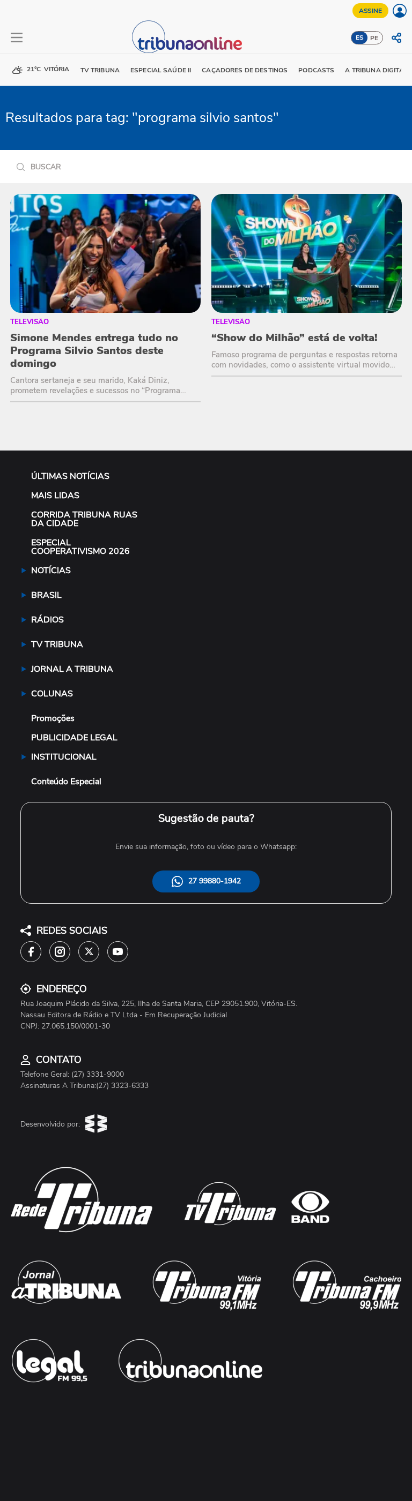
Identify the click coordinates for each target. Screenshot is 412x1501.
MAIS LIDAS (55, 495)
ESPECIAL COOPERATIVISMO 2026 (80, 547)
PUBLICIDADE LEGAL (74, 737)
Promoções (53, 718)
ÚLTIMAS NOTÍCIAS (70, 476)
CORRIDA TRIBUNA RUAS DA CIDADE (84, 519)
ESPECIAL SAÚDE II (160, 70)
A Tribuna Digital (376, 70)
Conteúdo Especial (66, 781)
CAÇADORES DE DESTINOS (245, 70)
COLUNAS (52, 694)
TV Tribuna (100, 70)
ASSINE (370, 10)
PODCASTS (316, 70)
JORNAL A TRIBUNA (72, 669)
